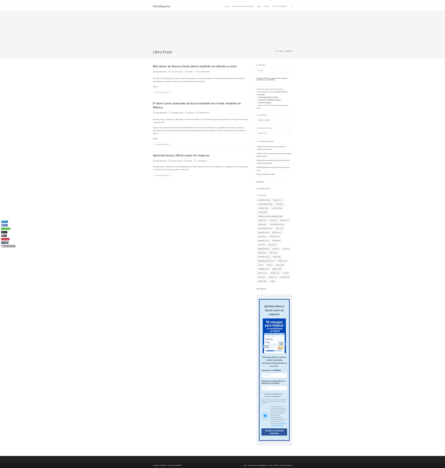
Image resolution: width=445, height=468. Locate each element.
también (263, 269)
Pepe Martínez (161, 72)
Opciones (263, 257)
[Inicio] (276, 51)
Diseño (262, 224)
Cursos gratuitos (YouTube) (268, 97)
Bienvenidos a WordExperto (258, 465)
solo (280, 265)
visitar (284, 277)
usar (273, 277)
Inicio (273, 245)
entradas (263, 233)
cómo (262, 220)
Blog (270, 465)
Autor (245, 465)
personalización (266, 261)
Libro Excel (288, 51)
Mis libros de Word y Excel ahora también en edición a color (195, 66)
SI (260, 265)
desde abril (188, 127)
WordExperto (161, 6)
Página (282, 261)
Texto (262, 273)
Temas (276, 269)
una (261, 277)
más (273, 253)
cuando (277, 208)
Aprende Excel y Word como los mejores (181, 155)
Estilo (262, 237)
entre (276, 233)
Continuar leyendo (163, 92)
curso (262, 212)
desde (284, 220)
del (273, 220)
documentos (265, 228)
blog (277, 200)
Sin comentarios (204, 72)
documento (277, 224)
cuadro (263, 208)
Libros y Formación (286, 465)
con (279, 204)
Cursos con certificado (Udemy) (270, 100)
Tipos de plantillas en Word (266, 174)
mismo (262, 253)
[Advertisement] (222, 32)
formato (263, 241)
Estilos (274, 237)
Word (262, 281)
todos (274, 273)
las (275, 249)
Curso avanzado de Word (270, 216)
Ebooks (190, 72)
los (286, 249)
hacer (276, 241)
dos (279, 228)
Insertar (263, 249)
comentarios (265, 204)
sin (269, 265)
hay (261, 245)
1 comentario (202, 161)
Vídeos (276, 465)
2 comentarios (203, 113)
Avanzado (264, 200)
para (277, 257)
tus (286, 273)
